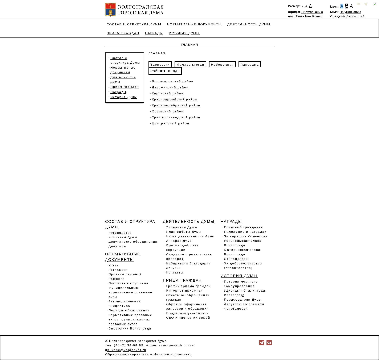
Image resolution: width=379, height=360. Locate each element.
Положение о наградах (245, 231)
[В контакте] (269, 342)
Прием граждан (123, 33)
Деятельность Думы (248, 24)
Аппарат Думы (179, 241)
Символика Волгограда (130, 328)
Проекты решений (125, 274)
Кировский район (168, 93)
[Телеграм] (261, 342)
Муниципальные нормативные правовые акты (130, 292)
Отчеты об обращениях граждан (187, 297)
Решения (117, 279)
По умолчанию (312, 12)
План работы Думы (183, 231)
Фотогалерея (236, 308)
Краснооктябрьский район (176, 105)
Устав (114, 265)
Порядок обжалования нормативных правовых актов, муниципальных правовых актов (130, 317)
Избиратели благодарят (188, 263)
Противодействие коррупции (182, 248)
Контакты (174, 272)
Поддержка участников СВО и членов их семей (188, 315)
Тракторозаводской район (176, 117)
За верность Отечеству (246, 236)
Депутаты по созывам (244, 304)
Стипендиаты (236, 259)
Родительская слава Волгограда (243, 243)
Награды (154, 33)
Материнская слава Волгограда (242, 252)
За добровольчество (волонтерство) (243, 266)
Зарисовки (160, 64)
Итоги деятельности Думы (190, 236)
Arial (291, 16)
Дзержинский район (170, 87)
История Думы (184, 33)
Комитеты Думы (123, 237)
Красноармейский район (174, 99)
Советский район (168, 111)
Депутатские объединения (133, 241)
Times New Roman (309, 16)
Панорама (249, 64)
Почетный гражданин (243, 227)
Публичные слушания (128, 283)
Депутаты (117, 246)
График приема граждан (188, 286)
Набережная (222, 64)
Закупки (173, 268)
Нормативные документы (194, 24)
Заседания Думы (181, 227)
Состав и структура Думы (134, 24)
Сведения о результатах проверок (189, 257)
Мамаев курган (190, 64)
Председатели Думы (243, 299)
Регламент (118, 270)
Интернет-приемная (184, 290)
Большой (355, 16)
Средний (337, 16)
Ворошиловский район (172, 81)
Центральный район (170, 123)
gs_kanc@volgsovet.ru (125, 350)
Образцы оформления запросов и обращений (187, 306)
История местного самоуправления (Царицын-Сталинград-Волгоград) (245, 288)
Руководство (120, 233)
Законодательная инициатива (125, 304)
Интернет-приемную (172, 354)
